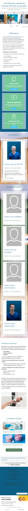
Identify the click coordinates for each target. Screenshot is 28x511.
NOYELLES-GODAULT (14, 37)
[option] (14, 19)
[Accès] (14, 120)
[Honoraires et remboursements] (14, 438)
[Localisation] (14, 12)
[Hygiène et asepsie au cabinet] (14, 425)
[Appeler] (4, 12)
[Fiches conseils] (14, 83)
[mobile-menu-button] (23, 13)
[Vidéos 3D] (14, 102)
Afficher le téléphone (15, 464)
